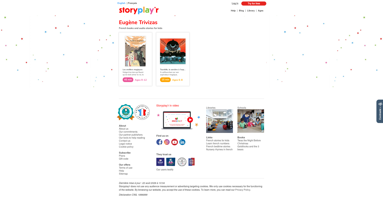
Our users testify (164, 169)
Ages (260, 10)
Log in (235, 3)
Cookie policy (126, 146)
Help (233, 10)
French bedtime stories (218, 146)
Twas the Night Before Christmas (249, 142)
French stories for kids (217, 140)
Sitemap (123, 173)
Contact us (124, 140)
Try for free (254, 3)
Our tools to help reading (132, 137)
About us (123, 128)
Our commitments (128, 131)
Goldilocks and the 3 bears (248, 148)
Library (251, 10)
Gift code (123, 158)
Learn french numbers (217, 143)
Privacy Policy (242, 189)
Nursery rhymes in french (219, 149)
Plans (122, 155)
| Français (131, 3)
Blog (241, 10)
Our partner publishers (131, 134)
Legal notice (125, 143)
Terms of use (125, 167)
